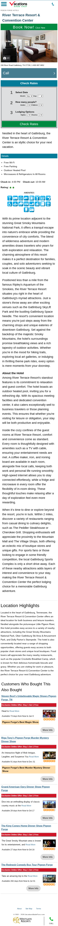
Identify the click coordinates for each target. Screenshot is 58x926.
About (19, 909)
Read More (14, 711)
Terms (38, 909)
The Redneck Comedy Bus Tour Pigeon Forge (27, 864)
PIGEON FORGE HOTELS (10, 10)
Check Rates (29, 124)
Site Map (28, 909)
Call (6, 73)
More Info (48, 730)
